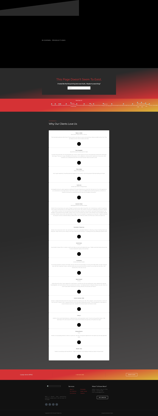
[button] (79, 108)
